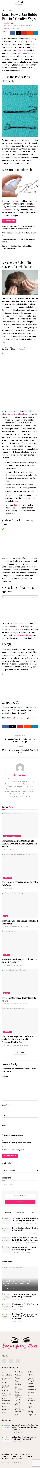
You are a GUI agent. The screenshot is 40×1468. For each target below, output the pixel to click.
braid (16, 505)
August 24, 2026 (18, 1299)
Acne (5, 916)
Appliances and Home (7, 1379)
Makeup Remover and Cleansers (19, 1410)
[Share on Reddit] (30, 33)
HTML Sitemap (17, 1459)
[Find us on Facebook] (5, 1361)
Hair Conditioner (19, 1388)
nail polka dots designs (25, 635)
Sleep (29, 1396)
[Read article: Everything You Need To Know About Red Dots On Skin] (20, 905)
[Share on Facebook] (12, 33)
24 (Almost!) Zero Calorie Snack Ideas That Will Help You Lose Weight (25, 1219)
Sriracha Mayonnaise (32, 1400)
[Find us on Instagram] (19, 1361)
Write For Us (17, 1456)
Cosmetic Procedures (11, 836)
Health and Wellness (18, 1396)
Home (3, 10)
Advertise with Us (26, 1454)
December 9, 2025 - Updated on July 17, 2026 (15, 1045)
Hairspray (18, 1392)
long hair (14, 201)
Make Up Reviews (18, 1404)
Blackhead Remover (5, 1387)
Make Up (6, 955)
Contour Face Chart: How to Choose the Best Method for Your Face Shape (25, 1239)
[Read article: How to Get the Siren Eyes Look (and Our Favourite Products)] (20, 943)
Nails (16, 1415)
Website (4, 1125)
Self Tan (30, 1375)
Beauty (10, 10)
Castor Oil (5, 1391)
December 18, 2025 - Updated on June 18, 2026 (16, 965)
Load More (20, 1053)
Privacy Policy (28, 1456)
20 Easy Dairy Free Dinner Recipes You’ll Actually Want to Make (24, 1295)
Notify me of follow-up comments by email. (16, 1143)
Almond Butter (7, 1375)
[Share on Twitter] (18, 33)
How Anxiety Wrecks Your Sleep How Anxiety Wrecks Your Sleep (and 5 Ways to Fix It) (25, 1316)
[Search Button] (37, 3)
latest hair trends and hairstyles (14, 414)
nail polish (13, 632)
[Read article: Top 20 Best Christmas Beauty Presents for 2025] (20, 982)
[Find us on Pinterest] (12, 1361)
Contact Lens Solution (6, 1395)
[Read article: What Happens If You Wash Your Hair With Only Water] (20, 866)
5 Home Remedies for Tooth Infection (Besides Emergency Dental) (25, 1248)
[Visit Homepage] (20, 3)
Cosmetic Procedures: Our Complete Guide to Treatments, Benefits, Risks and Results (19, 843)
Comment (6, 1076)
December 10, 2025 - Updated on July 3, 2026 (15, 1004)
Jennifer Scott (8, 23)
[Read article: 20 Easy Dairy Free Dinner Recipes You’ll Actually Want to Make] (6, 1296)
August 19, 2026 (7, 888)
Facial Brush (19, 1372)
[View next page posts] (22, 254)
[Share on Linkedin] (35, 33)
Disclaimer (5, 1459)
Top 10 (30, 1407)
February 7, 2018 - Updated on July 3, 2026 (18, 26)
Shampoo (31, 1387)
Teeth (30, 1404)
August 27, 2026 (7, 849)
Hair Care (7, 877)
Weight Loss (32, 1415)
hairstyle (34, 39)
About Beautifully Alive (9, 1454)
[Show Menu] (3, 3)
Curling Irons (6, 1404)
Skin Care (31, 1393)
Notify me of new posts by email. (13, 1150)
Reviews (30, 1372)
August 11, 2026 (17, 1321)
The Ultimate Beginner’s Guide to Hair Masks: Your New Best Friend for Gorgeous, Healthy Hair (18, 1039)
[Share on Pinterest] (24, 33)
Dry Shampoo (6, 1410)
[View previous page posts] (18, 254)
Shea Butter (32, 1390)
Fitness (17, 1378)
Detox (4, 1407)
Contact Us (5, 1456)
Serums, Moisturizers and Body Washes (32, 1381)
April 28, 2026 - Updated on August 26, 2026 (15, 927)
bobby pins (20, 50)
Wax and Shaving (30, 1411)
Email (4, 1115)
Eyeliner (4, 1413)
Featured (18, 1375)
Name (4, 1105)
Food (16, 1381)
